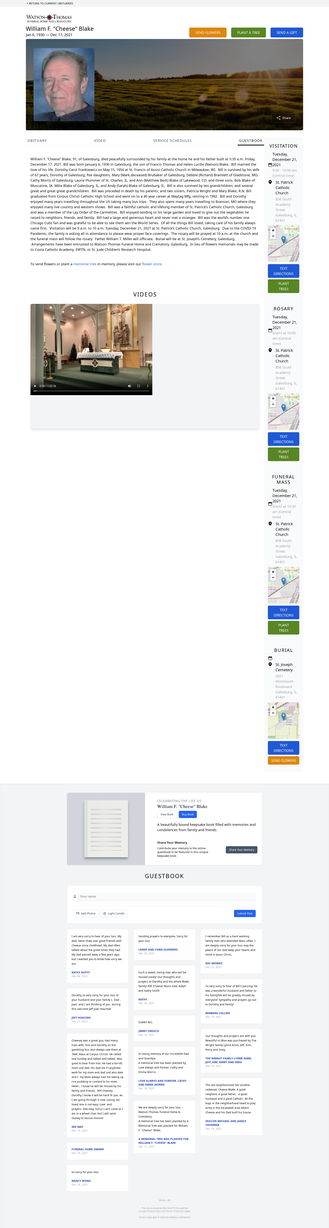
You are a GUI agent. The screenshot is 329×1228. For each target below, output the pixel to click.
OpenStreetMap (168, 1217)
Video (100, 140)
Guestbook (251, 140)
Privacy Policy (154, 1211)
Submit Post (244, 913)
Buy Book (188, 814)
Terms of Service (175, 1211)
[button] (283, 240)
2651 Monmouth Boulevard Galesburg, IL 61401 (286, 687)
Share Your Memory (241, 849)
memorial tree (84, 264)
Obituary (37, 140)
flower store (151, 264)
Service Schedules (172, 140)
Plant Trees (283, 286)
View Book (167, 814)
